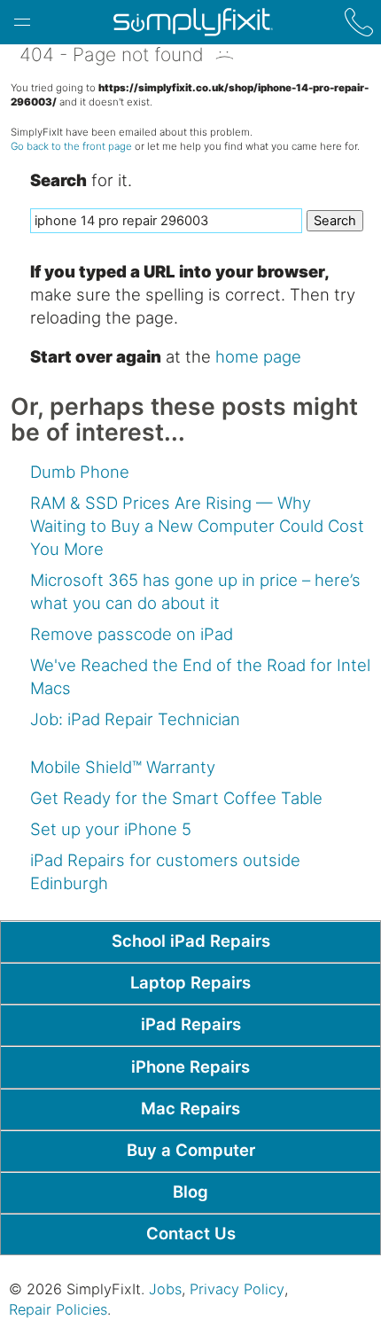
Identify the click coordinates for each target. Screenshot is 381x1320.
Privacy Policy (237, 1289)
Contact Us (191, 1233)
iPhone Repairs (190, 1066)
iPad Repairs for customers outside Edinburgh (165, 871)
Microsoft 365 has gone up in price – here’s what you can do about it (195, 591)
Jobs (165, 1289)
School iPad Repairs (191, 940)
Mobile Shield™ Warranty (122, 767)
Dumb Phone (79, 471)
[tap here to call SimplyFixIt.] (359, 22)
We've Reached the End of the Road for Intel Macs (200, 676)
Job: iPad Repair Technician (135, 719)
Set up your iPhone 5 (110, 829)
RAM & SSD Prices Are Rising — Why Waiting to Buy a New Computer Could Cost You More (197, 525)
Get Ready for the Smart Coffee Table (176, 798)
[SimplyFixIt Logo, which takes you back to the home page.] (193, 22)
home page (258, 356)
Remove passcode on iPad (131, 634)
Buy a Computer (191, 1150)
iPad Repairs (191, 1024)
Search (335, 221)
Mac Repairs (190, 1108)
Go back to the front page (71, 146)
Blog (190, 1191)
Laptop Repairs (190, 982)
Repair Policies (58, 1309)
